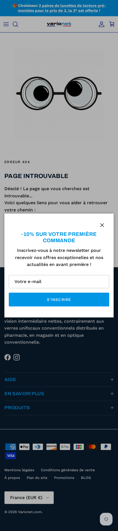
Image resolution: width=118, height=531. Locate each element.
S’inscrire (59, 299)
